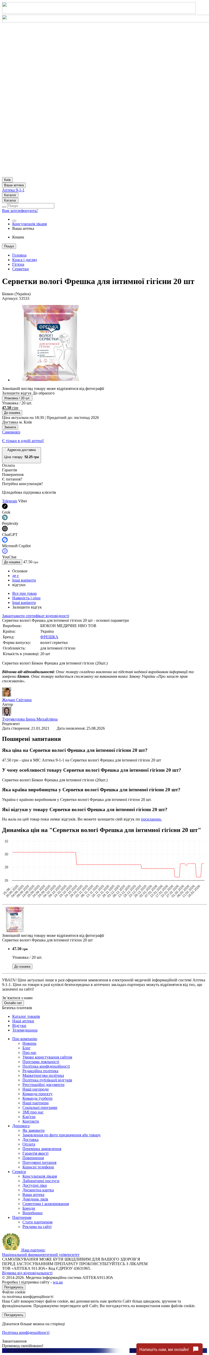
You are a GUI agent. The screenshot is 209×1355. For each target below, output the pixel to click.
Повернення (33, 1158)
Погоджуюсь (13, 1287)
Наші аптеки (23, 1021)
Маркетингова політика (43, 1075)
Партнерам (21, 1217)
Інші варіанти (24, 580)
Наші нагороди (35, 1089)
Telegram (9, 501)
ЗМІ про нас (33, 1112)
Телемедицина (24, 1030)
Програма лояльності (40, 1062)
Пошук (9, 246)
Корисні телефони (38, 1167)
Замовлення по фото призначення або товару (61, 1135)
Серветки (20, 269)
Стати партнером (37, 1222)
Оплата (28, 1144)
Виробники (32, 1213)
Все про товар (24, 593)
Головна (19, 255)
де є (15, 575)
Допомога (21, 1126)
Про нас (29, 1052)
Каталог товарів (26, 1016)
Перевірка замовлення (41, 1149)
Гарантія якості (35, 1153)
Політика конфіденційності (46, 1066)
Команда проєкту (37, 1094)
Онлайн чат (13, 1003)
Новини (29, 1043)
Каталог (10, 195)
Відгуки (19, 1025)
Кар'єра (28, 1116)
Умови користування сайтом (47, 1057)
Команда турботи (37, 1098)
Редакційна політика (40, 1071)
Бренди (28, 1208)
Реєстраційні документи (43, 1084)
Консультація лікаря (29, 224)
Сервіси (19, 1171)
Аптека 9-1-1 (13, 190)
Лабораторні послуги (40, 1181)
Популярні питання (39, 1162)
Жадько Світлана (17, 700)
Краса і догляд (24, 260)
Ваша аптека (33, 1194)
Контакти (30, 1121)
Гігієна (18, 264)
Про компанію (24, 1039)
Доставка (30, 1139)
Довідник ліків (35, 1199)
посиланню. (151, 819)
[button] (21, 455)
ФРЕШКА (49, 637)
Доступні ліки (34, 1185)
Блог (26, 1048)
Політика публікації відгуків (47, 1080)
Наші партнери (35, 1103)
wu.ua (58, 1282)
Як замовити (33, 1130)
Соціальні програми (39, 1107)
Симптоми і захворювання (45, 1204)
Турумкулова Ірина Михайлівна (30, 719)
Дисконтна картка (38, 1190)
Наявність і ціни (26, 598)
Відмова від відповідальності (27, 1273)
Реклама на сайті (36, 1226)
